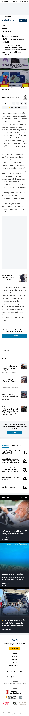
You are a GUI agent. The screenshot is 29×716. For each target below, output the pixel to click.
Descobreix (5, 497)
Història (9, 376)
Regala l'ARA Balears (14, 665)
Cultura (4, 376)
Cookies (24, 683)
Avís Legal (12, 683)
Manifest (14, 653)
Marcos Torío (5, 97)
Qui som (14, 656)
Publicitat (14, 659)
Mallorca (4, 25)
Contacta (14, 662)
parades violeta (6, 350)
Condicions (18, 683)
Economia (4, 406)
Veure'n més (24, 497)
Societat (4, 363)
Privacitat (6, 683)
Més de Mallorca (7, 359)
